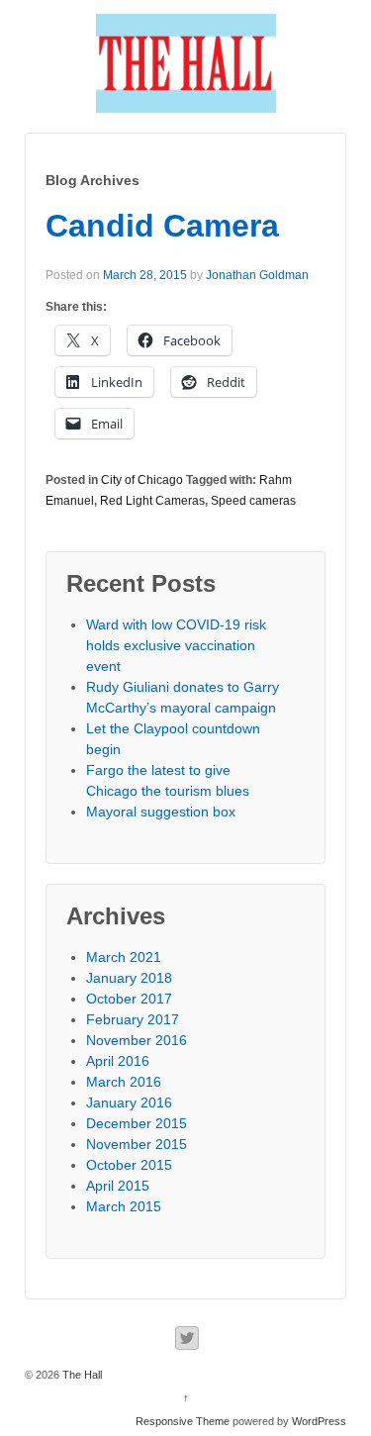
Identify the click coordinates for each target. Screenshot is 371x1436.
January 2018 (129, 978)
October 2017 (129, 998)
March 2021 (123, 957)
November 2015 (136, 1144)
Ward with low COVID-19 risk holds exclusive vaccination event (176, 645)
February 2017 (132, 1019)
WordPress (319, 1421)
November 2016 (136, 1040)
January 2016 (129, 1102)
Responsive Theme (183, 1421)
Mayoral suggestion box (160, 811)
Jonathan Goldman (257, 275)
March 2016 (123, 1082)
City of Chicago (142, 480)
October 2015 (129, 1165)
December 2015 (136, 1123)
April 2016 (117, 1061)
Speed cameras (253, 501)
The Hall (80, 1375)
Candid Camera (162, 225)
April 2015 (117, 1186)
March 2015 (123, 1206)
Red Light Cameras (152, 501)
